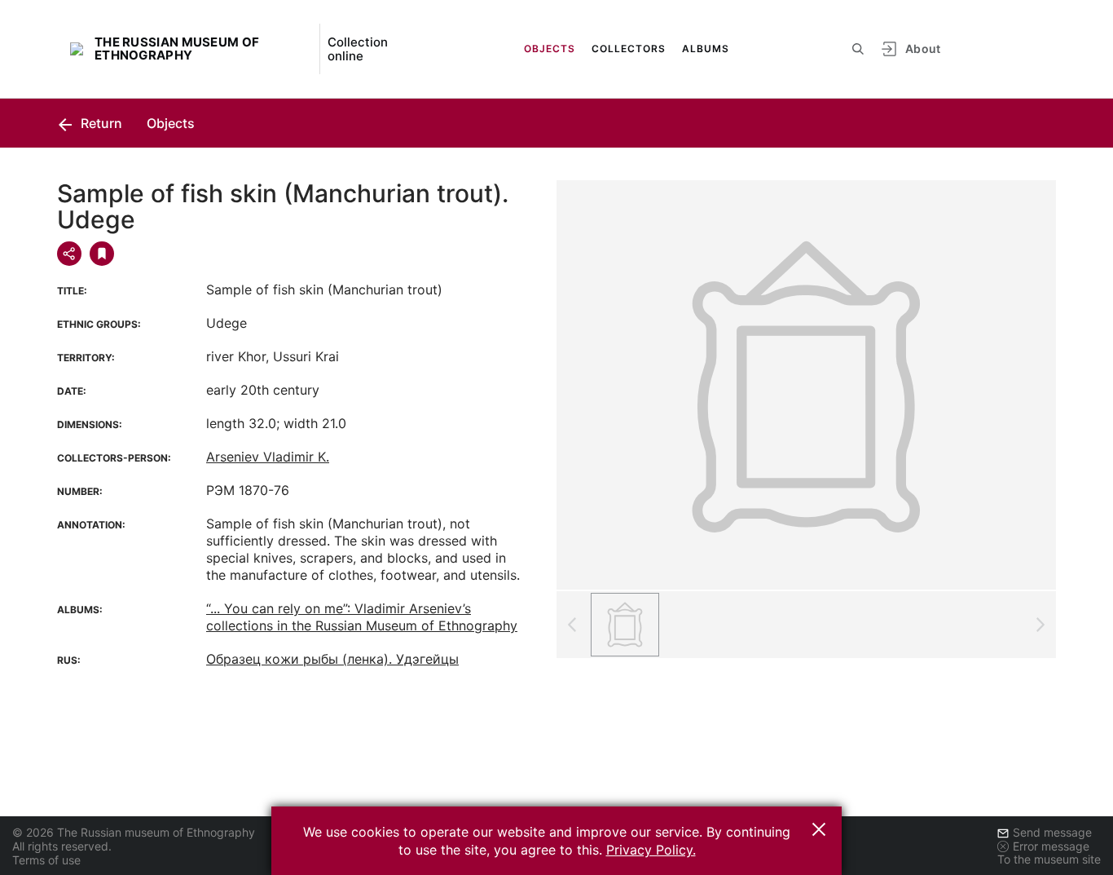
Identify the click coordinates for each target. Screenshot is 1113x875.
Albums (705, 48)
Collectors (629, 48)
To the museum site (1049, 859)
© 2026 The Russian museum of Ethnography (133, 832)
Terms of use (46, 860)
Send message (1052, 832)
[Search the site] (858, 49)
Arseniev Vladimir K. (267, 457)
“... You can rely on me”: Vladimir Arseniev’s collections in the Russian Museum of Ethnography (361, 617)
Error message (1051, 846)
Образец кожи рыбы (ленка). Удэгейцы (332, 659)
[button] (819, 829)
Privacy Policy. (651, 850)
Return (99, 123)
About (923, 48)
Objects (549, 48)
